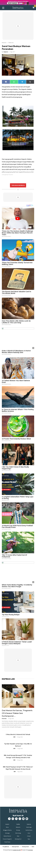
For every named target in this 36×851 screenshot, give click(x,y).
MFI (14, 737)
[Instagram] (13, 818)
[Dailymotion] (27, 818)
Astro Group (30, 849)
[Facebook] (9, 818)
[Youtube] (23, 818)
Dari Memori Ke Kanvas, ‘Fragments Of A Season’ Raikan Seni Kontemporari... (17, 713)
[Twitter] (16, 818)
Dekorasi (10, 42)
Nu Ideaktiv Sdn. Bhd (17, 849)
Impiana (4, 42)
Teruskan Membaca (18, 185)
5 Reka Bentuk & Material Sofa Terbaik (18, 734)
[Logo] (18, 7)
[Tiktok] (20, 818)
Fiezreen (4, 718)
